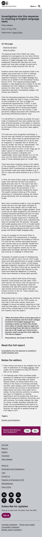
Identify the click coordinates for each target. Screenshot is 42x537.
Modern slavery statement (12, 530)
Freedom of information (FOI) (13, 480)
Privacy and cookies (27, 525)
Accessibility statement (10, 527)
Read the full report (10, 47)
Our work (5, 445)
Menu (32, 6)
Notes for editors (9, 50)
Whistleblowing (7, 484)
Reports (5, 448)
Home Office (17, 33)
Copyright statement (9, 525)
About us (5, 465)
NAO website (29, 368)
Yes (27, 431)
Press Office (6, 487)
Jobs (3, 473)
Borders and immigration (11, 420)
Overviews (5, 456)
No (35, 431)
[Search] (39, 6)
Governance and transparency (13, 469)
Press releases (7, 459)
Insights (4, 452)
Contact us (6, 476)
